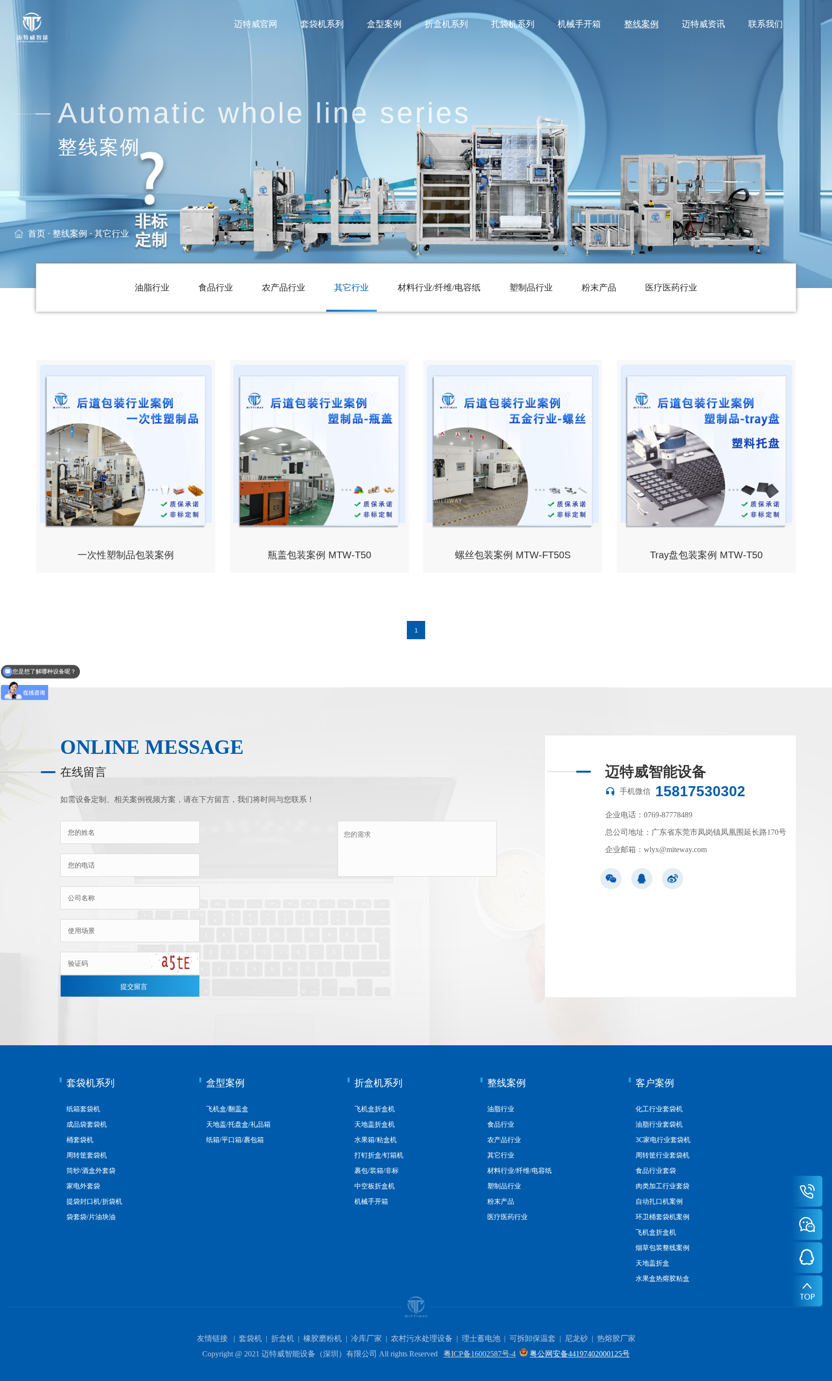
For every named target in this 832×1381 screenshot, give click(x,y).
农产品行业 (283, 287)
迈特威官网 (255, 24)
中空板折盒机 (374, 1186)
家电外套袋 (83, 1186)
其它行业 (111, 233)
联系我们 (765, 24)
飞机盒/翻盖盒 (227, 1109)
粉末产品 (599, 287)
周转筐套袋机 (86, 1155)
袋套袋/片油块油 (91, 1217)
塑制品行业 (531, 287)
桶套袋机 (79, 1140)
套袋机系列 (322, 24)
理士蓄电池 (481, 1338)
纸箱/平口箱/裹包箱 (235, 1140)
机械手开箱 (579, 24)
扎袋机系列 (512, 24)
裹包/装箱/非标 (376, 1170)
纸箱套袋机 (83, 1109)
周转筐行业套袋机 (662, 1155)
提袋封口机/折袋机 (94, 1201)
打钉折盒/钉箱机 (378, 1155)
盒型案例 (384, 24)
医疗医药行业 (671, 287)
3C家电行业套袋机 (663, 1140)
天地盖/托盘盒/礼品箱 (238, 1124)
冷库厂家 (366, 1338)
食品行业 (215, 287)
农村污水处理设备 (422, 1338)
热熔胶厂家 (616, 1338)
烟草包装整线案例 (662, 1247)
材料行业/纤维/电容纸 (439, 287)
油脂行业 (152, 287)
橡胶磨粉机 (322, 1338)
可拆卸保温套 (532, 1338)
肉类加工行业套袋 (662, 1186)
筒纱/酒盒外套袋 (91, 1170)
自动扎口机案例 (659, 1201)
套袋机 (250, 1338)
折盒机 (282, 1338)
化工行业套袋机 (659, 1109)
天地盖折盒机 (374, 1124)
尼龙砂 (576, 1338)
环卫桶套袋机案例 (662, 1217)
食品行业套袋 (656, 1170)
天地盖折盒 (652, 1263)
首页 (36, 233)
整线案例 (641, 24)
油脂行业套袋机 (659, 1124)
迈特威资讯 (703, 24)
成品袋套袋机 (86, 1124)
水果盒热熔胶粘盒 (662, 1278)
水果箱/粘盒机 (375, 1140)
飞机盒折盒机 (374, 1109)
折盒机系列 (446, 24)
